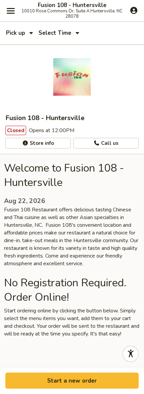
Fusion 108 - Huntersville (72, 5)
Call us (109, 143)
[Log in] (133, 10)
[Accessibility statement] (131, 354)
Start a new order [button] (72, 381)
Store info (41, 143)
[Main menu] (10, 10)
